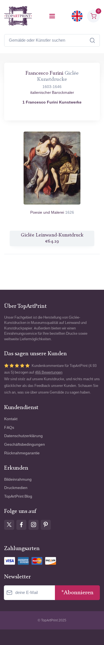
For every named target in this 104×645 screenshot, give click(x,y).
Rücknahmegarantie (22, 453)
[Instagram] (34, 525)
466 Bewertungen (48, 372)
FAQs (9, 427)
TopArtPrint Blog (18, 496)
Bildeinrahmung (18, 479)
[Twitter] (9, 525)
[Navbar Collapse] (52, 16)
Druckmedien (15, 487)
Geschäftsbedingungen (24, 444)
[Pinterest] (46, 525)
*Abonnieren (77, 593)
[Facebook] (21, 525)
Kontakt (10, 419)
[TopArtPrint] (18, 16)
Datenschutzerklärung (23, 436)
